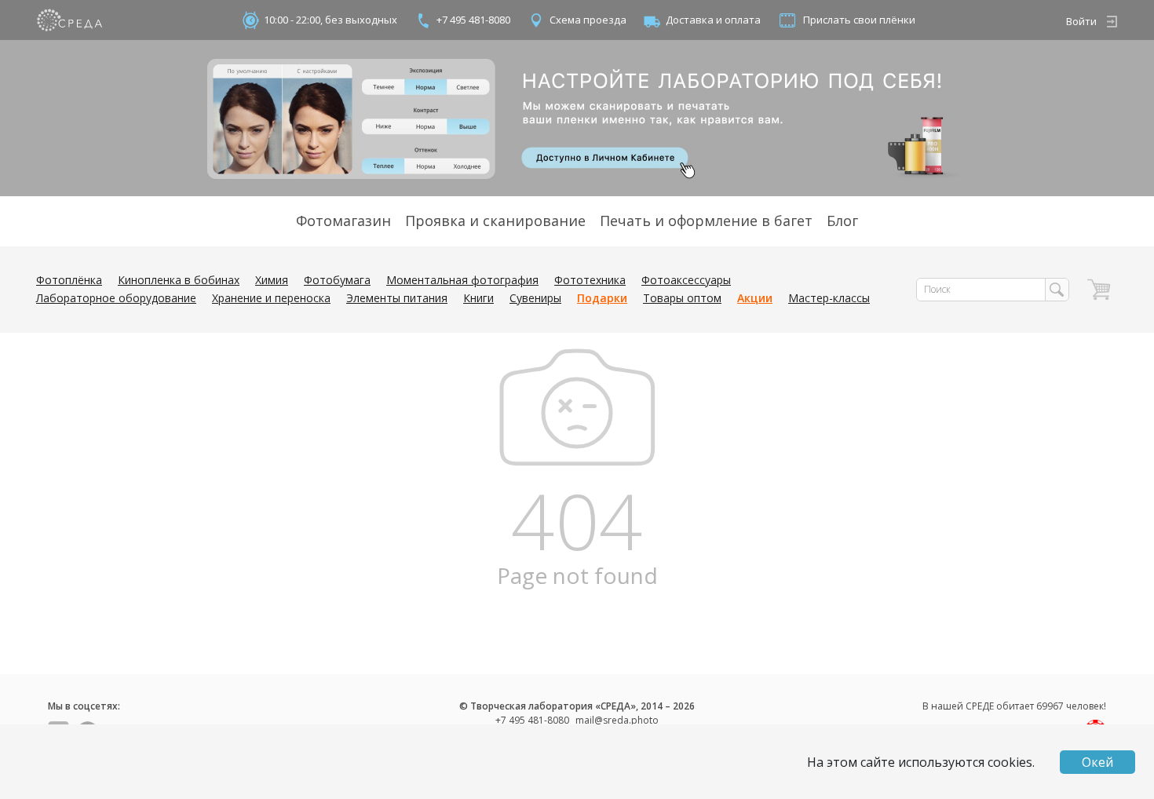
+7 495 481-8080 (473, 20)
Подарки (602, 297)
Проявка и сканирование (495, 220)
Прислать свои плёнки (859, 20)
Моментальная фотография (462, 279)
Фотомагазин (343, 220)
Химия (271, 279)
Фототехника (590, 279)
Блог (842, 220)
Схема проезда (588, 20)
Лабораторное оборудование (116, 297)
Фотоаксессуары (686, 279)
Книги (478, 297)
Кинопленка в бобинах (178, 279)
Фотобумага (337, 279)
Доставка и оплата (713, 20)
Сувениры (535, 297)
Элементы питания (396, 297)
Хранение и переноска (271, 297)
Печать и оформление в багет (706, 220)
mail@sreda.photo (617, 720)
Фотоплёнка (69, 279)
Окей (1097, 762)
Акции (754, 297)
